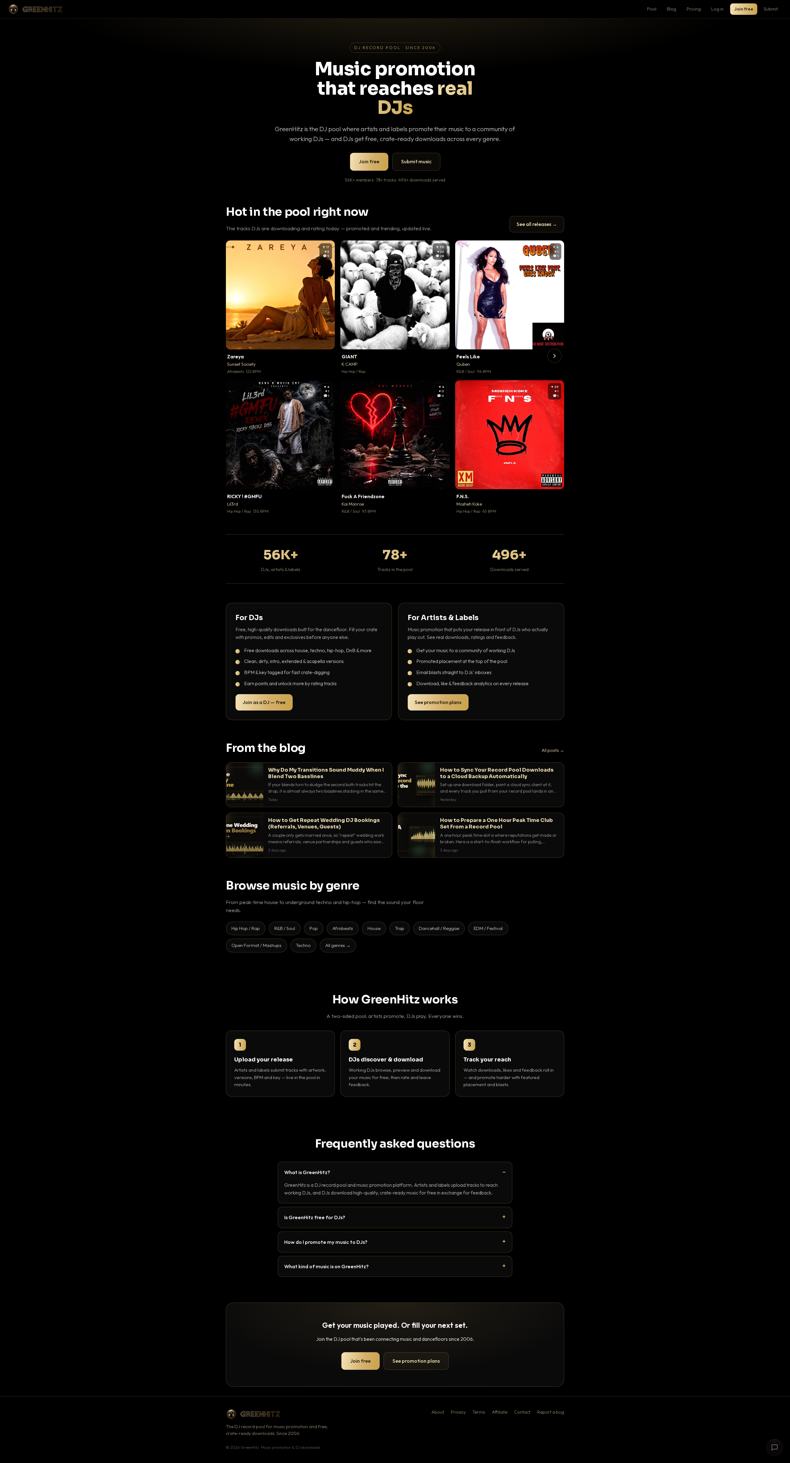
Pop (314, 928)
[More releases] (554, 356)
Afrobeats (342, 928)
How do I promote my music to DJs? (326, 1242)
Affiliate (499, 1412)
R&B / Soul (284, 928)
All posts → (553, 750)
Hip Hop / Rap (245, 928)
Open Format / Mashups (256, 945)
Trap (399, 928)
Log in (717, 9)
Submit (771, 9)
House (374, 928)
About (437, 1412)
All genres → (338, 945)
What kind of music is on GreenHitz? (326, 1266)
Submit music (416, 161)
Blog (671, 9)
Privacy (458, 1412)
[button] (326, 340)
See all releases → (537, 224)
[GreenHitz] (35, 9)
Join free (743, 9)
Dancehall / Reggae (439, 928)
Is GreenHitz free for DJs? (314, 1217)
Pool (651, 9)
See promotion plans (438, 702)
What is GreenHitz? (307, 1172)
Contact (522, 1412)
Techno (303, 945)
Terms (478, 1412)
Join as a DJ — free (264, 702)
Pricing (694, 9)
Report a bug (550, 1412)
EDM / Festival (488, 928)
